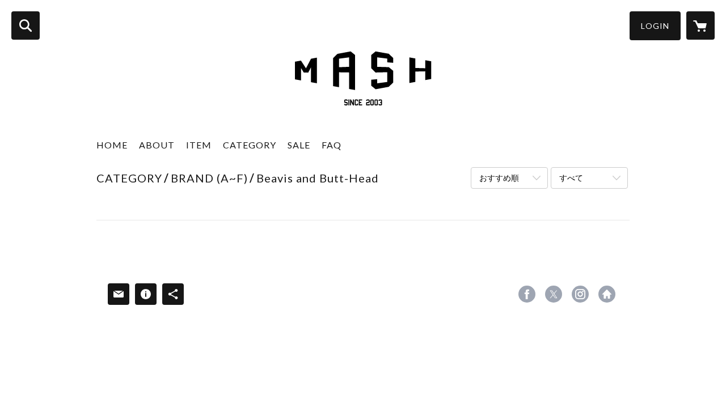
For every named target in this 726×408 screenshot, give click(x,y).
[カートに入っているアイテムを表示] (700, 25)
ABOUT (157, 144)
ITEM (199, 144)
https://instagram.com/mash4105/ (580, 294)
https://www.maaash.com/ (606, 294)
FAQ (331, 144)
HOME (112, 144)
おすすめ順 (499, 177)
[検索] (25, 25)
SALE (299, 144)
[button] (655, 25)
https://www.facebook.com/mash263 (526, 294)
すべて (571, 177)
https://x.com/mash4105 (553, 294)
